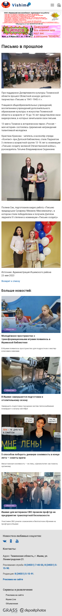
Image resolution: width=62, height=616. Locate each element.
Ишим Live (11, 599)
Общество (10, 329)
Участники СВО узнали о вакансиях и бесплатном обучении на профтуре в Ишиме (28, 522)
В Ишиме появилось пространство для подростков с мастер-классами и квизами (29, 349)
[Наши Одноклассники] (11, 541)
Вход (59, 5)
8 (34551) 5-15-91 (24, 573)
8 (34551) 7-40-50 (33, 565)
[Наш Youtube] (17, 541)
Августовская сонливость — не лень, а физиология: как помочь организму (29, 465)
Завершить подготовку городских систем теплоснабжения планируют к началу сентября (27, 407)
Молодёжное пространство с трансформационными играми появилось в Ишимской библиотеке (25, 339)
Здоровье (10, 448)
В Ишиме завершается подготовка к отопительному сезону (22, 398)
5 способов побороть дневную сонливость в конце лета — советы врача (30, 456)
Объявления (12, 603)
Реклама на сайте (15, 595)
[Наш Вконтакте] (4, 541)
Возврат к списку (10, 281)
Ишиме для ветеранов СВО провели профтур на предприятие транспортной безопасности (28, 514)
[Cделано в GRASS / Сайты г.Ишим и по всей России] (10, 610)
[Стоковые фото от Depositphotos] (33, 610)
